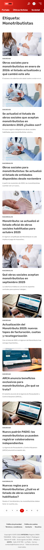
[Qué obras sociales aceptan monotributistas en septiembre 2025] (22, 256)
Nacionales (7, 163)
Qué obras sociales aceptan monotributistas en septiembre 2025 (20, 278)
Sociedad (6, 58)
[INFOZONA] (8, 3)
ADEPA (9, 542)
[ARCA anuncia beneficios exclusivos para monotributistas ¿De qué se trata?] (22, 359)
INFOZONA (24, 534)
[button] (29, 4)
